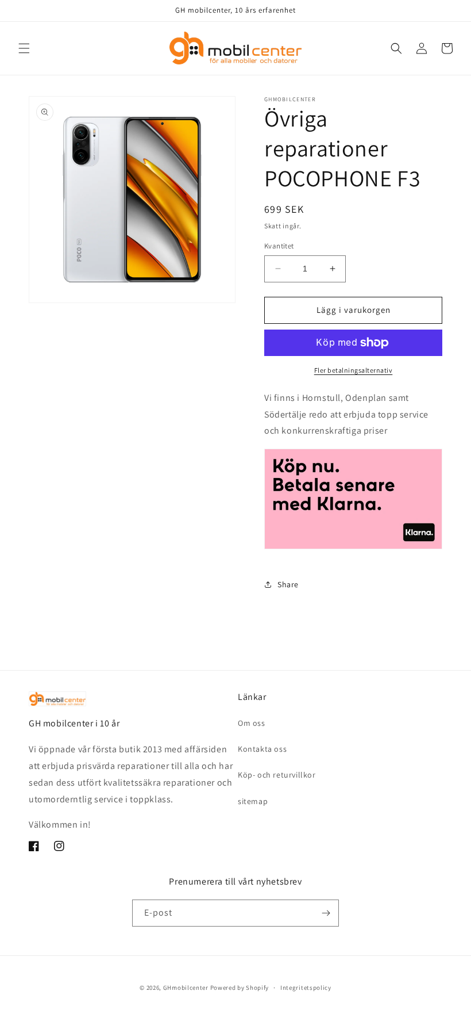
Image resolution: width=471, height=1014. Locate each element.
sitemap (253, 801)
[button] (24, 48)
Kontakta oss (262, 749)
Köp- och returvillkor (277, 775)
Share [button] (288, 584)
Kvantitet (279, 246)
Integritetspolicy (305, 988)
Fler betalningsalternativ (353, 370)
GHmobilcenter (186, 988)
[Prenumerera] (325, 913)
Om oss (251, 723)
